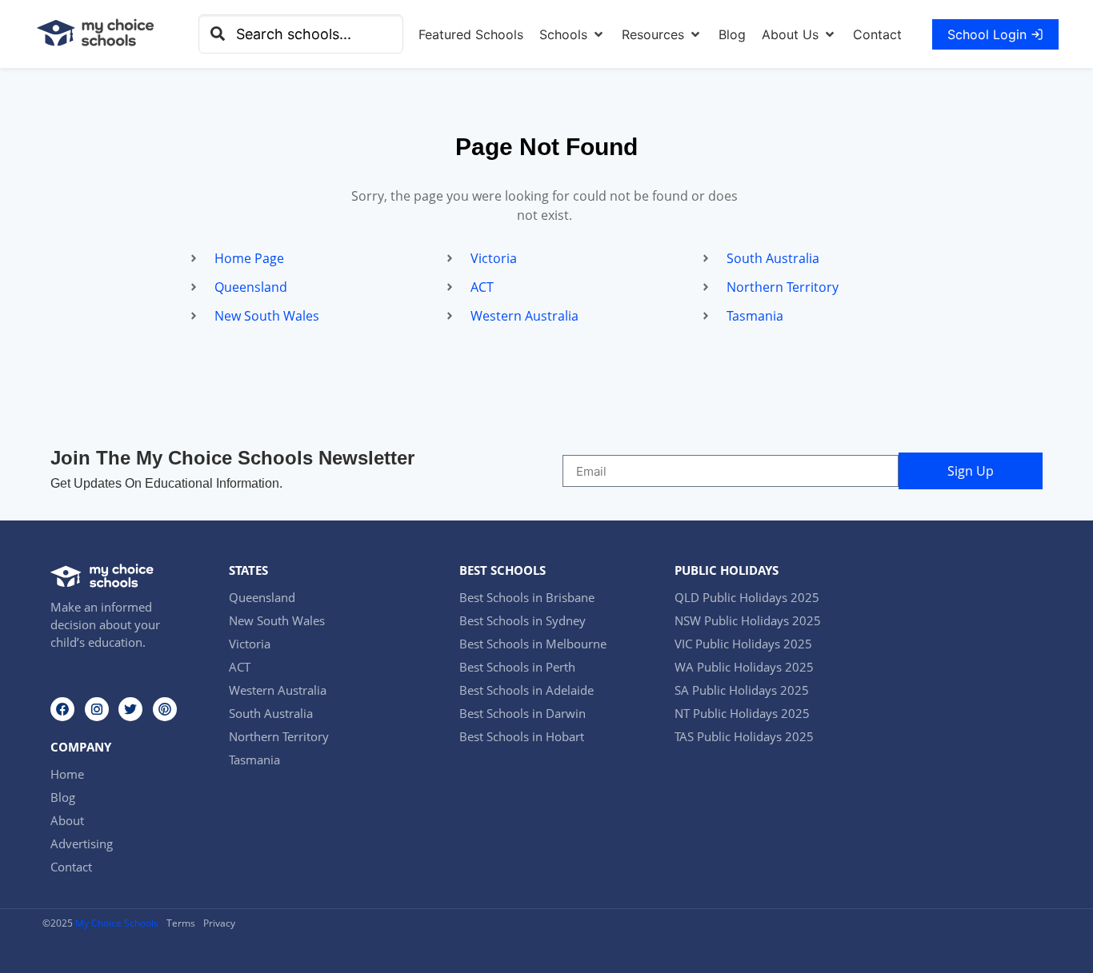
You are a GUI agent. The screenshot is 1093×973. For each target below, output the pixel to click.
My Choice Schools (116, 923)
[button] (572, 34)
